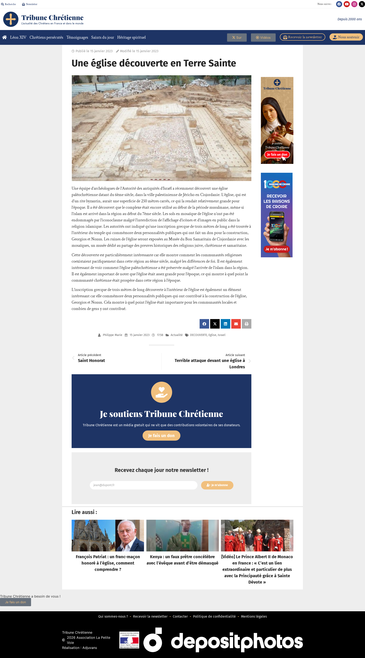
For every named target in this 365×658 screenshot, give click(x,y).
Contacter (180, 616)
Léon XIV (18, 37)
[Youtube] (347, 4)
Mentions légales (254, 616)
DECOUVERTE (198, 335)
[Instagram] (354, 4)
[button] (204, 324)
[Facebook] (339, 4)
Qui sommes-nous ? (113, 616)
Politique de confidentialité (214, 616)
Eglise (212, 335)
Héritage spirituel (131, 37)
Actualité (177, 335)
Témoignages (77, 37)
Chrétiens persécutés (46, 37)
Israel (221, 335)
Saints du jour (102, 37)
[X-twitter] (362, 4)
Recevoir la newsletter (150, 616)
